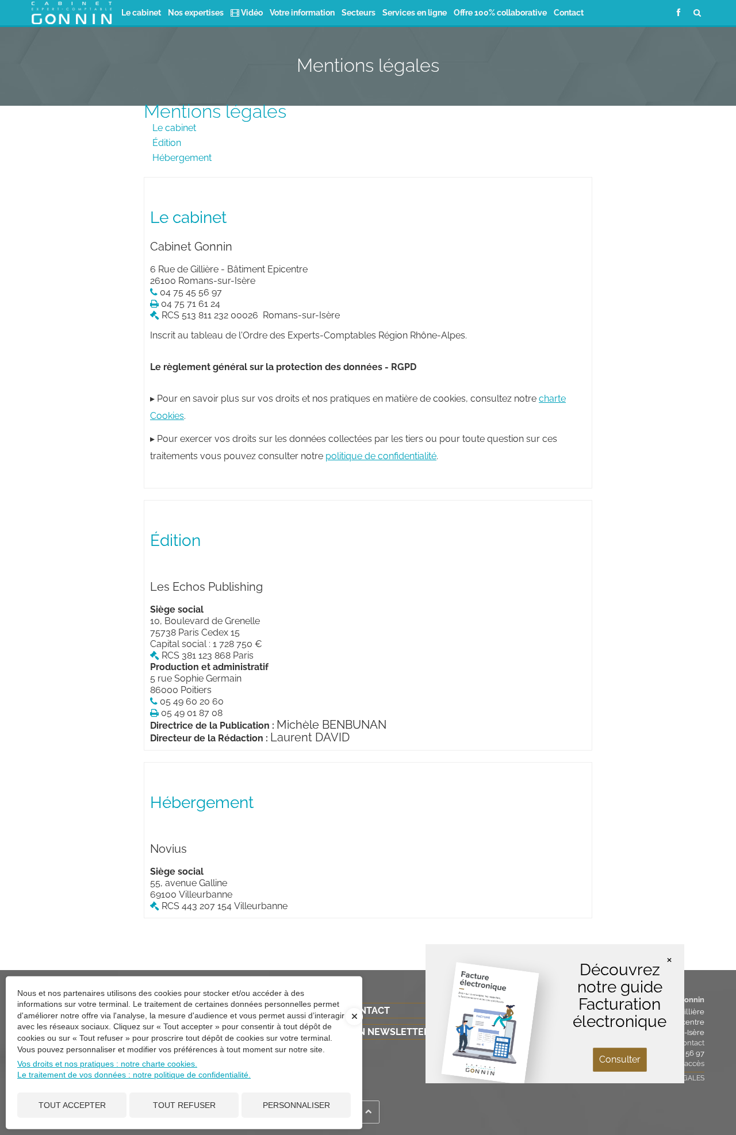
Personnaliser (296, 1105)
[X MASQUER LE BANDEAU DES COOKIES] (354, 1022)
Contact (569, 12)
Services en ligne (414, 12)
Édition (166, 142)
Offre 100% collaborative (500, 12)
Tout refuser (184, 1105)
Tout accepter (72, 1105)
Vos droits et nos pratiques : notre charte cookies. (107, 1063)
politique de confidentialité (380, 456)
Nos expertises (196, 12)
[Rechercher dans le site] (697, 12)
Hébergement (182, 157)
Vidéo (251, 12)
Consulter (620, 1059)
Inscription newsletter (368, 1031)
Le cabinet (141, 12)
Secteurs (358, 12)
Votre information (302, 12)
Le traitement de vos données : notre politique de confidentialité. (134, 1074)
